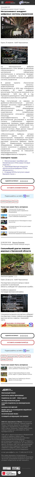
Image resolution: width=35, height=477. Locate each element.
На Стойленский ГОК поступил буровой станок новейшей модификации (20, 215)
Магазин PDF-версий (9, 407)
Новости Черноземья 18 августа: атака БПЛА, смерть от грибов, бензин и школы (20, 373)
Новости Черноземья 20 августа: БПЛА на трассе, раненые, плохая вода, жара (20, 367)
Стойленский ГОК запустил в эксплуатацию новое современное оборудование (18, 211)
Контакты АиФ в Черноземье (12, 395)
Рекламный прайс (8, 393)
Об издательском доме (10, 400)
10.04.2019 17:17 (5, 7)
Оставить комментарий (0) (17, 188)
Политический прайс (9, 414)
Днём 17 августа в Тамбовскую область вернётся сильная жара (19, 379)
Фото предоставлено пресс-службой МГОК (15, 39)
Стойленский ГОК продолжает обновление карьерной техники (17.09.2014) (21, 232)
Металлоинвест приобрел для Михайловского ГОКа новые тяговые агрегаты (16, 163)
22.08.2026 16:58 (6, 242)
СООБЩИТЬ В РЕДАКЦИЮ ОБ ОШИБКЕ (14, 416)
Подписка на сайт (8, 398)
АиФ (15, 276)
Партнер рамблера (26, 468)
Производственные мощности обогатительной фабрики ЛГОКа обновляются (15, 168)
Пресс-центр (22, 398)
